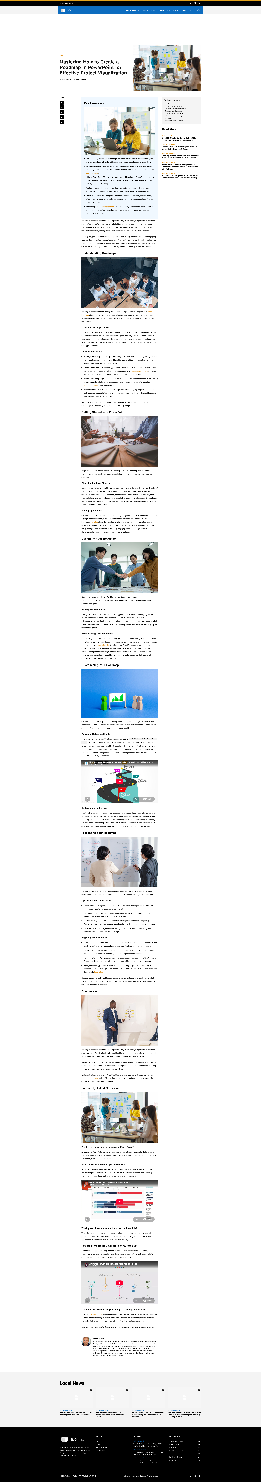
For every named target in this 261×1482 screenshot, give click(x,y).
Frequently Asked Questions (174, 121)
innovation (98, 972)
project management (89, 1078)
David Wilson (81, 79)
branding (94, 522)
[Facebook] (186, 3)
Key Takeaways (170, 104)
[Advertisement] (130, 29)
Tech (61, 55)
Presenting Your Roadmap (173, 116)
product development (139, 370)
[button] (198, 10)
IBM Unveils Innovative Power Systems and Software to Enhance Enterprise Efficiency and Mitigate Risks (180, 166)
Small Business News (168, 136)
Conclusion (168, 118)
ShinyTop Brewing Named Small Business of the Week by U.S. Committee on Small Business (180, 156)
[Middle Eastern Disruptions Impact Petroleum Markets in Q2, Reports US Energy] (112, 1397)
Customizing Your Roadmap (174, 113)
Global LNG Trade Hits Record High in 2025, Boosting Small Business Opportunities (179, 139)
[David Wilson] (86, 1347)
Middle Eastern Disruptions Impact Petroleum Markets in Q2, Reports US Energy (179, 147)
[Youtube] (199, 3)
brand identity (103, 645)
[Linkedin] (190, 3)
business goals (92, 172)
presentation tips (95, 1314)
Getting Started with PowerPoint (175, 109)
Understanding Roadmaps (173, 106)
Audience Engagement (104, 206)
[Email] (62, 122)
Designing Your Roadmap (173, 111)
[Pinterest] (62, 112)
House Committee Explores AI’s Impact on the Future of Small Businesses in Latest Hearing (179, 176)
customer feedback (91, 385)
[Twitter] (195, 3)
